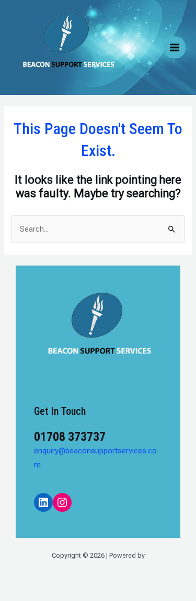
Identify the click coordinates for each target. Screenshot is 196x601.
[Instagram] (62, 502)
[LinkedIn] (43, 502)
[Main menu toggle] (175, 47)
